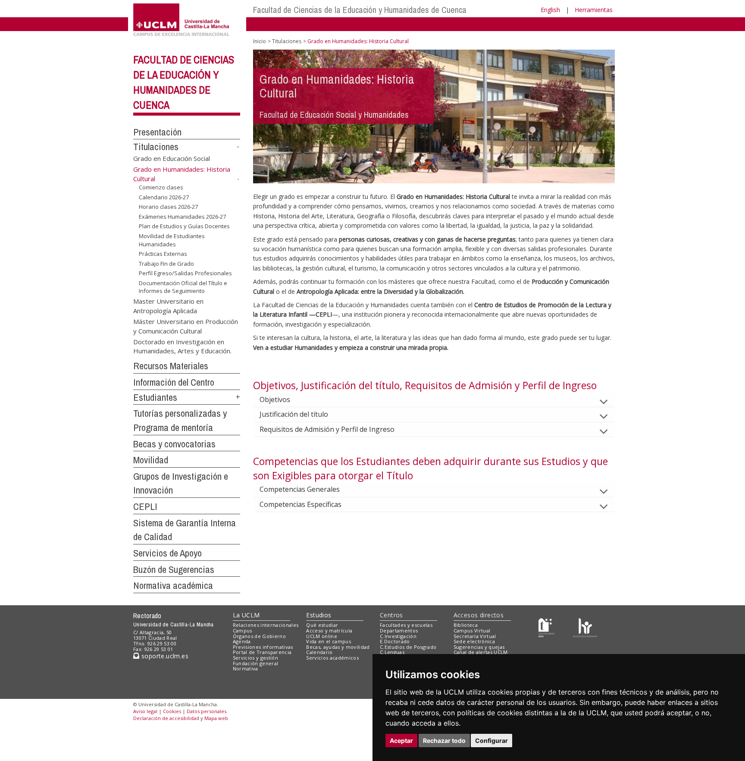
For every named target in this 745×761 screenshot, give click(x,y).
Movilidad (150, 459)
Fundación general (256, 663)
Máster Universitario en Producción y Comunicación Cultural (185, 326)
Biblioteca (466, 625)
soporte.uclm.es (163, 656)
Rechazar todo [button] (444, 740)
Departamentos (399, 630)
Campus (242, 630)
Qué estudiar (322, 625)
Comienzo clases (161, 187)
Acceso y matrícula (329, 630)
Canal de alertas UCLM (481, 652)
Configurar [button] (491, 740)
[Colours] (585, 627)
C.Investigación (398, 636)
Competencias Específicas (300, 504)
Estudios (318, 615)
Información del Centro (173, 382)
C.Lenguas (392, 652)
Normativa (245, 668)
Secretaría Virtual (475, 636)
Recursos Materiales (170, 365)
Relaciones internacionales (266, 625)
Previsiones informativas (263, 647)
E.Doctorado (395, 641)
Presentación (157, 132)
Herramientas (594, 10)
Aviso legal (145, 711)
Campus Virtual (472, 630)
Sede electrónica (474, 641)
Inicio (259, 41)
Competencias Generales (300, 489)
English (550, 10)
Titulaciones (155, 146)
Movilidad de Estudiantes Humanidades (172, 240)
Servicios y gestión (255, 657)
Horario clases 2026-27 (168, 207)
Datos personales (206, 711)
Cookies (172, 711)
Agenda (242, 641)
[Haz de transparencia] (546, 627)
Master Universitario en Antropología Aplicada (168, 305)
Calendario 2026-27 (164, 197)
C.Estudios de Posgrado (408, 647)
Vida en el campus (328, 641)
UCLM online (321, 636)
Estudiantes (155, 397)
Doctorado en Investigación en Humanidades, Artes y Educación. (182, 346)
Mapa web (216, 718)
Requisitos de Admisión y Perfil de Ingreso (327, 429)
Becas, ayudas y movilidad (337, 647)
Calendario (319, 652)
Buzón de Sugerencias (173, 569)
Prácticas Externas (163, 254)
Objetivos (275, 399)
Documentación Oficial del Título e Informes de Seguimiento (183, 287)
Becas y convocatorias (174, 443)
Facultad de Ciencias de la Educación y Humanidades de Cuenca (359, 10)
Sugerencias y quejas (479, 647)
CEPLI (145, 506)
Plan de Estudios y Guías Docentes (184, 226)
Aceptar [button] (401, 740)
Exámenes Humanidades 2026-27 (182, 216)
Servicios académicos (332, 657)
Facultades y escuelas (406, 625)
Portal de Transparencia (262, 652)
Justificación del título (294, 414)
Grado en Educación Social (171, 158)
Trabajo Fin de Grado (166, 263)
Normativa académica (173, 585)
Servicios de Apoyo (167, 553)
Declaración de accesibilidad (166, 718)
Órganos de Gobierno (259, 636)
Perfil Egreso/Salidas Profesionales (185, 273)
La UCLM (246, 615)
